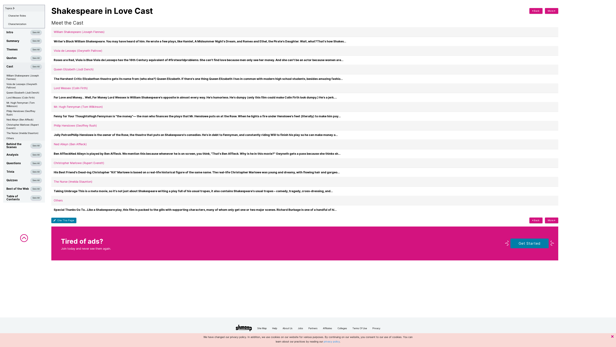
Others (10, 138)
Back (536, 10)
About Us (287, 328)
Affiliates (327, 328)
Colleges (342, 328)
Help (274, 328)
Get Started (529, 243)
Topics (9, 8)
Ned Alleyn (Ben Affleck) (20, 119)
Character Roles (17, 15)
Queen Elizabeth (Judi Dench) (22, 92)
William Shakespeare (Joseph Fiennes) (22, 77)
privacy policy (332, 341)
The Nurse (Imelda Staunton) (22, 133)
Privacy (376, 328)
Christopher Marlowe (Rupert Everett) (22, 126)
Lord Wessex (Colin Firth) (20, 97)
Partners (312, 328)
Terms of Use (359, 328)
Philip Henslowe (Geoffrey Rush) (20, 113)
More (551, 10)
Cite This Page (65, 220)
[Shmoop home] (244, 328)
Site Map (262, 328)
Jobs (300, 328)
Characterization (17, 24)
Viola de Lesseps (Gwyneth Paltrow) (21, 86)
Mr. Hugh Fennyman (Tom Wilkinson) (20, 104)
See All (36, 32)
